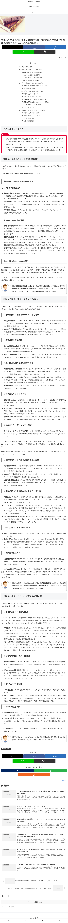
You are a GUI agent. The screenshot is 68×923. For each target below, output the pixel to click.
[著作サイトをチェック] (17, 770)
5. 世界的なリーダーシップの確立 (32, 96)
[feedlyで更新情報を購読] (50, 770)
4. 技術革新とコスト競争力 (30, 94)
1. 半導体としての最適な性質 (30, 113)
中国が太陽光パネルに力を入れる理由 (31, 83)
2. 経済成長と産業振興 (28, 88)
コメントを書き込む (34, 902)
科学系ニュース (6, 748)
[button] (44, 52)
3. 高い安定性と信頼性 (28, 118)
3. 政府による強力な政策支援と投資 (32, 91)
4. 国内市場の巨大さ (28, 107)
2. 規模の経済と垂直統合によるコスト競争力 (35, 102)
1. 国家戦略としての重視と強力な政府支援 (34, 99)
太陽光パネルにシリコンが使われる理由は (33, 110)
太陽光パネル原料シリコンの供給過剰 (31, 69)
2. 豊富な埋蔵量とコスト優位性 (31, 115)
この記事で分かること (27, 67)
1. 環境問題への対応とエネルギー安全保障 (34, 86)
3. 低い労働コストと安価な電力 (31, 104)
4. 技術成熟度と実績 (28, 121)
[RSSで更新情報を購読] (34, 774)
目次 (31, 63)
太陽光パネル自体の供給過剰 (33, 77)
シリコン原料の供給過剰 (32, 75)
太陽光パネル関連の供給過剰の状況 (32, 72)
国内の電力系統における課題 (30, 80)
